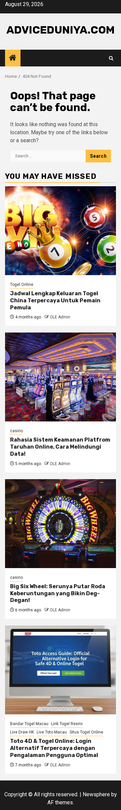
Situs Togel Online (86, 732)
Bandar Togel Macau (29, 723)
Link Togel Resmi (67, 723)
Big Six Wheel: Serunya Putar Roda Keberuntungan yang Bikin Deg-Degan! (57, 593)
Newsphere (96, 794)
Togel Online (21, 284)
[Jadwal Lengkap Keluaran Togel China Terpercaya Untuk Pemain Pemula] (60, 230)
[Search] (111, 58)
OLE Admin (60, 317)
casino (16, 430)
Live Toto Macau (52, 732)
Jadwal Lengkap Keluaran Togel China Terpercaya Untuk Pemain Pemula (55, 300)
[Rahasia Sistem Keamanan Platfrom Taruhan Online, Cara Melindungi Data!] (60, 377)
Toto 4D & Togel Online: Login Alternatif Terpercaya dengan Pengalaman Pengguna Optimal (54, 748)
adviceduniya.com (60, 29)
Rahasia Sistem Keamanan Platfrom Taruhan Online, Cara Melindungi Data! (60, 447)
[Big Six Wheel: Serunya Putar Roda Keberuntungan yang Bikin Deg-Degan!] (60, 523)
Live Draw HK (22, 732)
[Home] (12, 58)
